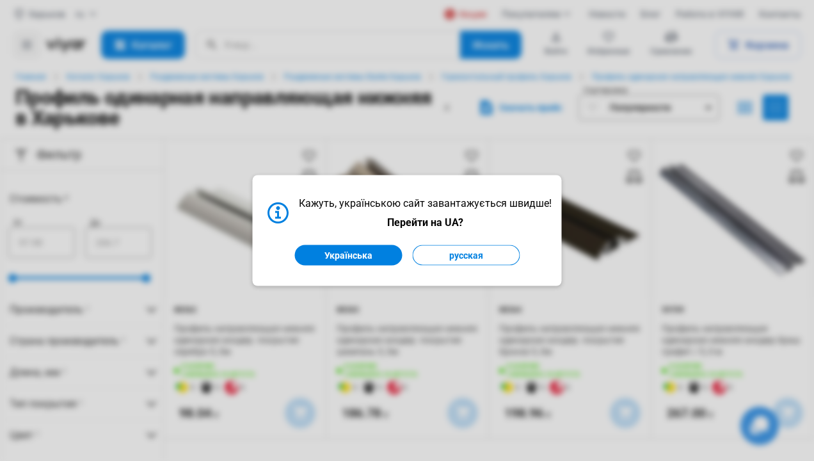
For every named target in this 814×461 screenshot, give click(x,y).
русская (466, 255)
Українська (348, 255)
